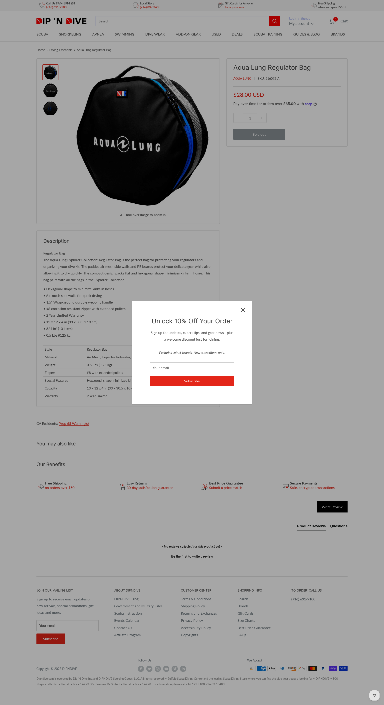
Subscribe (192, 381)
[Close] (243, 309)
